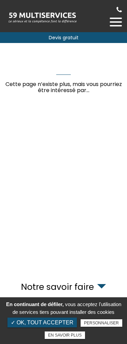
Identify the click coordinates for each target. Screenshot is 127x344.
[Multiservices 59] (42, 16)
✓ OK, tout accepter (42, 322)
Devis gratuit (64, 37)
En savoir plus (65, 335)
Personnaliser (101, 323)
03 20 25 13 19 (119, 10)
